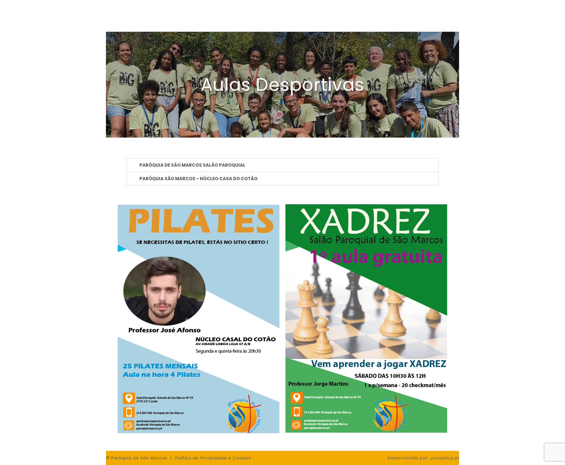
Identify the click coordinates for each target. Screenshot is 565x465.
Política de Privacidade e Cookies (213, 458)
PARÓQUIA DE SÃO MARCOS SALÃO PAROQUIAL (192, 165)
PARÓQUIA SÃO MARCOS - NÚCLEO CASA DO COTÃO (198, 178)
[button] (282, 165)
